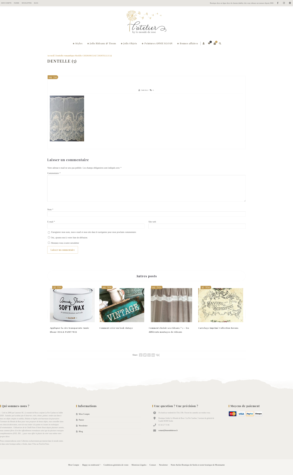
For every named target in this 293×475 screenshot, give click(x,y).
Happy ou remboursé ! (91, 465)
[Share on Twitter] (144, 355)
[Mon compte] (204, 43)
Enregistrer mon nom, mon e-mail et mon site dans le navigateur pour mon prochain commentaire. (94, 232)
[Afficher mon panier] (215, 43)
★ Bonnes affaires (187, 43)
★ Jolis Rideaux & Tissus (101, 43)
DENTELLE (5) (62, 61)
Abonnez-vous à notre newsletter (64, 243)
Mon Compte (6, 3)
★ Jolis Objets (129, 43)
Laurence (144, 90)
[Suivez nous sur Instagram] (284, 3)
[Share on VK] (158, 355)
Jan (53, 77)
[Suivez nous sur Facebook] (278, 3)
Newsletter (27, 3)
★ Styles (78, 43)
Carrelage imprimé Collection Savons (218, 328)
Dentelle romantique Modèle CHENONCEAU (76, 55)
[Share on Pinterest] (149, 355)
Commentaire (54, 173)
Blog (36, 3)
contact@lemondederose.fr (168, 430)
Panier (16, 3)
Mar (206, 287)
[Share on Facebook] (140, 355)
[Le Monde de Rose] (146, 22)
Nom (50, 209)
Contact (152, 465)
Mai (107, 287)
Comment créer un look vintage (116, 328)
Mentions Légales (139, 465)
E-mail (51, 222)
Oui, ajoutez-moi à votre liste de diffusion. (69, 238)
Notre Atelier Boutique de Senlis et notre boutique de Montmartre (198, 465)
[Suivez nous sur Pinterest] (290, 3)
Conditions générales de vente (115, 465)
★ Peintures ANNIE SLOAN (157, 43)
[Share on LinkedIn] (153, 355)
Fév (57, 287)
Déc (156, 287)
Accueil (50, 55)
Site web (152, 222)
